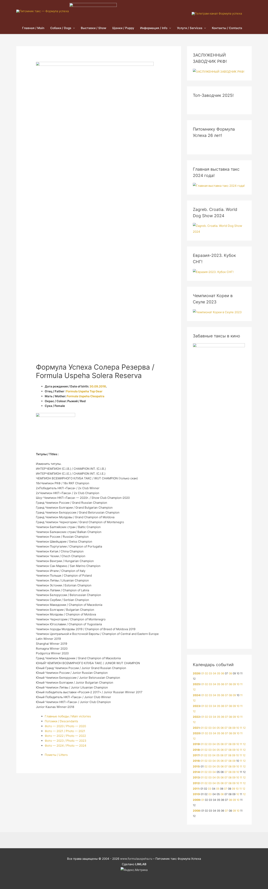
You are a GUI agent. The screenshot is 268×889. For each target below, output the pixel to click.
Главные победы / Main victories (68, 716)
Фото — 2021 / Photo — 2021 (65, 731)
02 (206, 673)
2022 (196, 716)
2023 (196, 706)
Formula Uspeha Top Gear (84, 391)
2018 (196, 749)
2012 (196, 783)
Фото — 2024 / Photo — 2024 (65, 745)
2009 (196, 799)
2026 (196, 673)
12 (194, 689)
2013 (196, 777)
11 (241, 684)
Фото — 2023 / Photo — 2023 (65, 741)
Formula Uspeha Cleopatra (85, 396)
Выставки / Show (93, 28)
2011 (196, 788)
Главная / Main (33, 28)
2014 (196, 772)
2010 (196, 794)
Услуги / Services (189, 28)
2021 (196, 727)
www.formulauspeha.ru (136, 859)
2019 (196, 744)
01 (202, 673)
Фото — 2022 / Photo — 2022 (65, 736)
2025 (196, 684)
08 (230, 673)
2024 (196, 695)
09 (234, 684)
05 (218, 673)
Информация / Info (153, 28)
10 (238, 684)
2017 (196, 755)
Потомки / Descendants (61, 721)
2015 (196, 766)
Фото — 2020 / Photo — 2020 (65, 726)
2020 (196, 733)
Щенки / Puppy (123, 28)
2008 (196, 810)
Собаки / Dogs (60, 28)
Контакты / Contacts (227, 28)
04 (214, 673)
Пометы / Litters (56, 755)
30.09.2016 (97, 386)
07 (226, 684)
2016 (196, 760)
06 (222, 673)
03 (210, 673)
